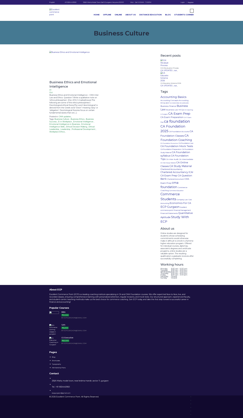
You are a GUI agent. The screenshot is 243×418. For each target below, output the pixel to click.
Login (183, 2)
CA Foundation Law (185, 143)
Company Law (182, 200)
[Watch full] (75, 65)
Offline (107, 15)
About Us (130, 15)
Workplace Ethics (57, 132)
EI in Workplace (65, 121)
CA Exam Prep (179, 113)
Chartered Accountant (175, 179)
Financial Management (182, 210)
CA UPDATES (166, 70)
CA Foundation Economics (169, 143)
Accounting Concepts (169, 100)
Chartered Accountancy (171, 169)
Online (118, 15)
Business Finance (168, 106)
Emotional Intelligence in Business (64, 124)
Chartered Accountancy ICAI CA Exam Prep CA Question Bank (176, 175)
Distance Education (150, 15)
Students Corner (184, 15)
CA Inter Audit (172, 159)
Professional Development (84, 129)
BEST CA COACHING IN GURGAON (177, 103)
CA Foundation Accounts (179, 132)
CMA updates (65, 116)
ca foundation (177, 121)
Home (96, 15)
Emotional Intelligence (83, 121)
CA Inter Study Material (168, 163)
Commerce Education (176, 190)
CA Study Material (180, 166)
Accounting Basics (173, 97)
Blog (168, 15)
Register (191, 2)
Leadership (65, 129)
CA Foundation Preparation (170, 149)
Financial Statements (169, 213)
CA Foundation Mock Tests (176, 146)
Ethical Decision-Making (77, 127)
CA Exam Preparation (172, 117)
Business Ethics (78, 119)
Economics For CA (180, 203)
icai (175, 70)
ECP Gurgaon (170, 207)
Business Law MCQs (175, 110)
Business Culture (62, 119)
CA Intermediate (186, 159)
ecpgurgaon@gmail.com (61, 393)
